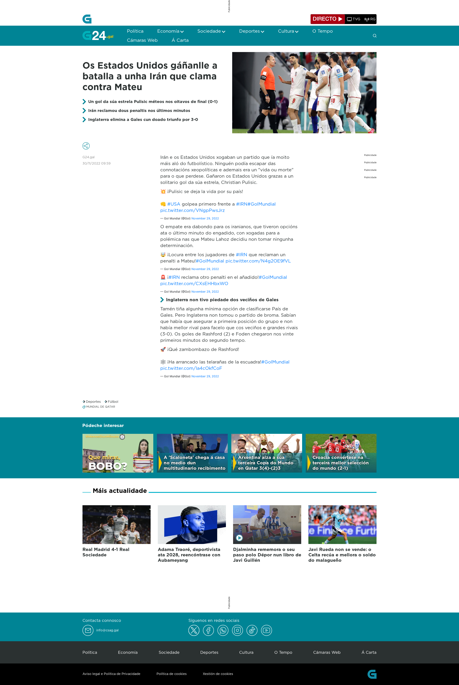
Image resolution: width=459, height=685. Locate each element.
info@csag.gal (107, 630)
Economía (128, 652)
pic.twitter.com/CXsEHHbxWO (194, 283)
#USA (173, 204)
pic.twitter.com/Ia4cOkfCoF (191, 368)
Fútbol (113, 401)
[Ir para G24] (97, 35)
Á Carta (369, 652)
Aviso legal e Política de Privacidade (111, 674)
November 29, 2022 (205, 218)
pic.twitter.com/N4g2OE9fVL (258, 261)
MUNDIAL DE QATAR (100, 407)
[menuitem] (135, 31)
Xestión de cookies (218, 674)
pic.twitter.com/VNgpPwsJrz (192, 210)
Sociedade (169, 652)
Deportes (93, 401)
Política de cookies (172, 674)
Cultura (246, 652)
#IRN (241, 204)
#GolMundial (261, 204)
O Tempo (283, 652)
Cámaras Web (327, 652)
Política (89, 652)
